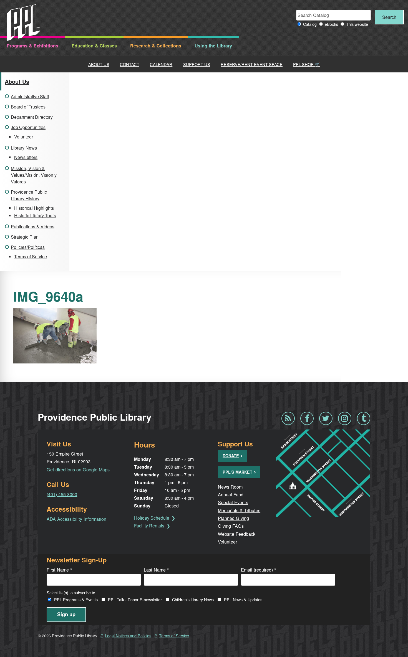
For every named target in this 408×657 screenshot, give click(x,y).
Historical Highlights (34, 208)
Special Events (233, 502)
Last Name (156, 569)
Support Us (196, 64)
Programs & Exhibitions (32, 45)
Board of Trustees (28, 106)
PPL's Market (237, 472)
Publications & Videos (32, 226)
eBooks (331, 24)
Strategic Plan (25, 237)
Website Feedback (236, 533)
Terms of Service (30, 256)
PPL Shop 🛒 (306, 64)
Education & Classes (94, 45)
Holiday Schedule (151, 518)
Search (389, 17)
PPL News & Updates (243, 599)
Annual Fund (230, 494)
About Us (98, 64)
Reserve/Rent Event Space (252, 64)
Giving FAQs (231, 525)
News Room (230, 486)
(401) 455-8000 (62, 494)
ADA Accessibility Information (76, 519)
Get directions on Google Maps (78, 469)
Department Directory (32, 117)
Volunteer (23, 136)
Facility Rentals (149, 525)
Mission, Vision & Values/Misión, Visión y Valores (34, 175)
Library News (24, 148)
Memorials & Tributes (239, 510)
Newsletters (25, 157)
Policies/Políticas (28, 247)
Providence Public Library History (29, 195)
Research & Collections (155, 45)
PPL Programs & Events (76, 599)
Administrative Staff (30, 96)
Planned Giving (233, 518)
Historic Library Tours (35, 215)
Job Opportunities (28, 127)
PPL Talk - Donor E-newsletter (135, 599)
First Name (59, 569)
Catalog (310, 24)
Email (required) (258, 569)
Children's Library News (193, 599)
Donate (231, 455)
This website (357, 24)
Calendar (161, 64)
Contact (129, 64)
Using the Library (213, 45)
